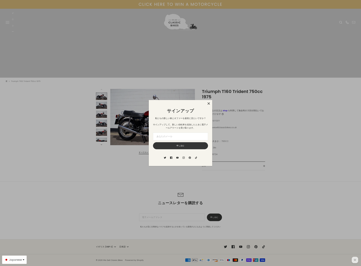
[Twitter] (165, 158)
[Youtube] (177, 158)
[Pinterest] (190, 158)
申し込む (180, 145)
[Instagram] (183, 158)
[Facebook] (171, 158)
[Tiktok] (196, 158)
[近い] (209, 103)
